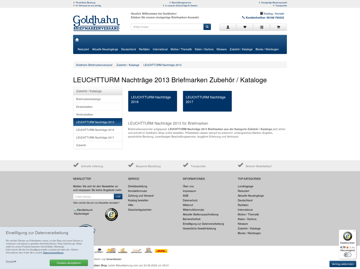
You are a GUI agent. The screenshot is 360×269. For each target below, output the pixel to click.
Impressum (189, 191)
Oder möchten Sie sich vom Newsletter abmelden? (96, 202)
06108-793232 (275, 17)
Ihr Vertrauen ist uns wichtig (88, 5)
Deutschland (128, 49)
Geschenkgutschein (140, 209)
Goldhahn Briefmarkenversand (94, 65)
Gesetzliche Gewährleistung (199, 228)
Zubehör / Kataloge (241, 49)
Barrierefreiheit (191, 219)
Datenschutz (190, 200)
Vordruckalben (84, 114)
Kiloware (222, 49)
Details (10, 261)
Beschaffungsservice (181, 2)
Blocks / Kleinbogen (267, 49)
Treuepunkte (281, 5)
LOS (118, 196)
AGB (185, 195)
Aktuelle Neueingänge (105, 49)
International (160, 49)
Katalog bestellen (138, 200)
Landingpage (245, 186)
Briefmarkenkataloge (88, 99)
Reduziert (83, 49)
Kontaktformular (137, 191)
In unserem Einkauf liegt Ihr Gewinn (181, 5)
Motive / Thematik (181, 49)
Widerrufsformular (193, 209)
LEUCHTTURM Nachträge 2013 (162, 65)
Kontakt (279, 13)
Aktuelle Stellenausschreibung (200, 214)
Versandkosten (114, 259)
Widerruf (188, 205)
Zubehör (81, 145)
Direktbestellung (137, 186)
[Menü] (354, 232)
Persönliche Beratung (85, 2)
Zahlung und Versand (141, 195)
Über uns (188, 186)
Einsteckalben (84, 107)
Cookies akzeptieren (69, 263)
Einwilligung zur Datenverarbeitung (203, 224)
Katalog (268, 13)
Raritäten (144, 49)
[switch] (347, 255)
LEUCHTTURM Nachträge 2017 (95, 137)
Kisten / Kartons (204, 49)
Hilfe (130, 205)
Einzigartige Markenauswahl (274, 2)
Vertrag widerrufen (343, 264)
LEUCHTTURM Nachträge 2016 (95, 130)
